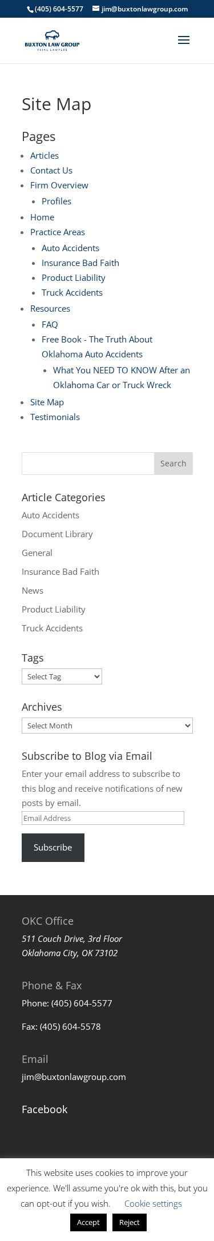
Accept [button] (88, 1222)
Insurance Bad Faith (80, 262)
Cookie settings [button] (153, 1203)
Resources (50, 308)
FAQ (50, 324)
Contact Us (51, 170)
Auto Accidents (70, 247)
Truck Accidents (72, 292)
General (37, 552)
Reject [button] (129, 1222)
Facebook (44, 1109)
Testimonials (55, 416)
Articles (44, 155)
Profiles (56, 201)
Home (42, 217)
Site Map (47, 402)
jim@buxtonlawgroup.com (74, 1076)
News (32, 590)
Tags (33, 657)
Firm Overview (59, 185)
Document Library (57, 533)
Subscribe (53, 847)
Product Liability (74, 277)
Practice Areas (57, 231)
